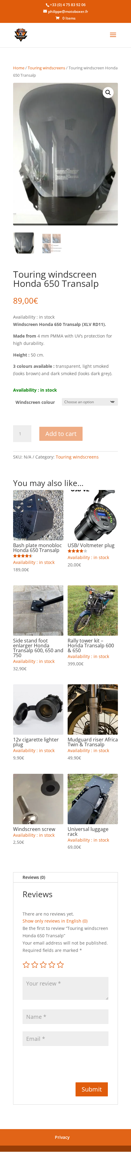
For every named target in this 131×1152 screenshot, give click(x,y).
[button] (108, 92)
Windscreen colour (35, 402)
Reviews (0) (34, 877)
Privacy (62, 1137)
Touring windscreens (46, 68)
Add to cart (60, 434)
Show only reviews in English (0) (55, 921)
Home (18, 68)
